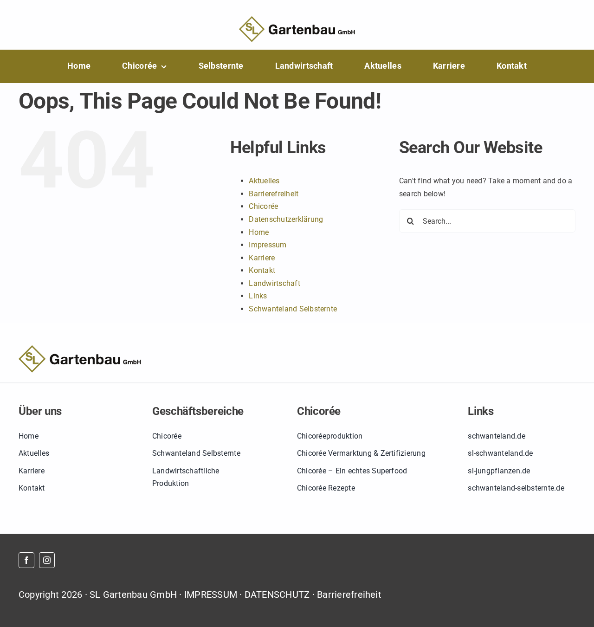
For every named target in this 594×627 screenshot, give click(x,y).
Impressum (267, 244)
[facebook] (26, 560)
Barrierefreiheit (273, 193)
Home (259, 232)
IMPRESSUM (210, 594)
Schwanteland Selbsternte (293, 308)
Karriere (262, 257)
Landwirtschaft (274, 283)
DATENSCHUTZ (277, 594)
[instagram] (47, 560)
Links (258, 295)
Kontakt (262, 270)
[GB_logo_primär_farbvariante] (297, 19)
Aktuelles (264, 180)
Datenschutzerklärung (286, 219)
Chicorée (263, 206)
